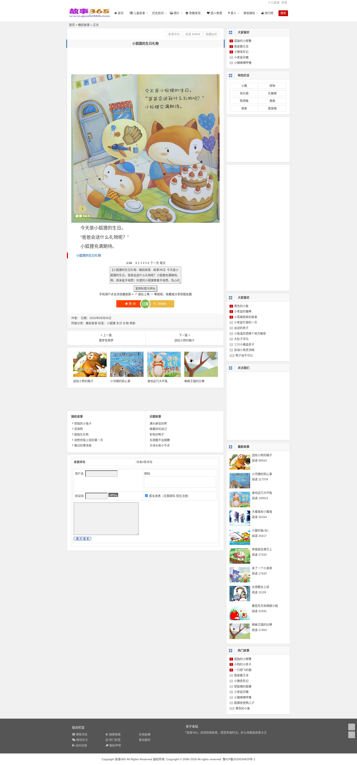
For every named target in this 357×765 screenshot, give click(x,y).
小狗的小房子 (242, 664)
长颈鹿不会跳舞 (160, 440)
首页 (72, 24)
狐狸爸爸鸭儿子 (244, 702)
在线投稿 (144, 734)
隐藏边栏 (211, 34)
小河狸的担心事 (120, 381)
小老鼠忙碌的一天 (245, 322)
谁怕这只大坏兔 (157, 381)
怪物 (272, 85)
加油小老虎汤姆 (244, 349)
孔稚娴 (272, 93)
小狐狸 (111, 323)
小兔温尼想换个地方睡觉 (250, 333)
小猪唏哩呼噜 (242, 62)
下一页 (154, 263)
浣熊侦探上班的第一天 (88, 440)
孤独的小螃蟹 (242, 40)
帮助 (132, 323)
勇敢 (272, 100)
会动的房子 (241, 328)
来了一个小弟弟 (262, 568)
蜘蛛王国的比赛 (194, 381)
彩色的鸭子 (157, 434)
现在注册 (182, 496)
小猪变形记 (241, 51)
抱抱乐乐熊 (81, 434)
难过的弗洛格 (83, 445)
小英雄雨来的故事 (245, 317)
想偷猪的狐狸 (242, 686)
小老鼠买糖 (241, 57)
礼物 (126, 323)
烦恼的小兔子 (83, 423)
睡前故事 (84, 24)
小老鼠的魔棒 (242, 311)
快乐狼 (244, 93)
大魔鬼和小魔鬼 (262, 511)
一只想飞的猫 (242, 669)
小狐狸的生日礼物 (88, 255)
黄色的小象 (241, 306)
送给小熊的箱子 (83, 381)
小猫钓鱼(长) (260, 530)
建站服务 (144, 739)
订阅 (145, 304)
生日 (119, 323)
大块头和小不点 (160, 445)
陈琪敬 (244, 100)
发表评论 (174, 34)
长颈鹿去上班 (260, 587)
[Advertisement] (146, 61)
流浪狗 (78, 428)
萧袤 (244, 108)
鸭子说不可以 (244, 355)
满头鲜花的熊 (158, 423)
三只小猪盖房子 (244, 344)
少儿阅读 (274, 2)
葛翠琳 (272, 108)
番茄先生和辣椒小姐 (265, 605)
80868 (162, 303)
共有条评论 (144, 462)
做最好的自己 (158, 428)
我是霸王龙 (241, 46)
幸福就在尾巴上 (262, 549)
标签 (284, 2)
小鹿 (244, 85)
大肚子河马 (241, 339)
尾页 (162, 263)
